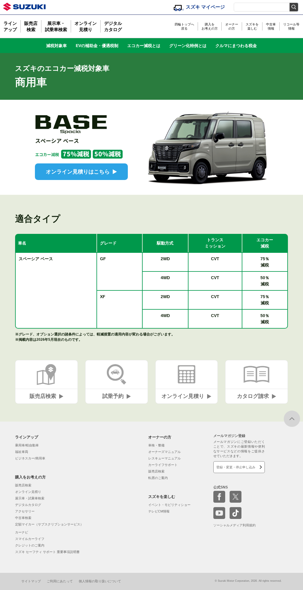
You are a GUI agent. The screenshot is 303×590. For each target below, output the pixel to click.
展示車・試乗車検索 (56, 26)
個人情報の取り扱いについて (100, 581)
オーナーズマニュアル (164, 452)
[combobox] (266, 6)
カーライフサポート (163, 465)
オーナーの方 (231, 26)
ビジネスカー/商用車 (30, 458)
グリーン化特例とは (188, 45)
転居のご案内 (158, 478)
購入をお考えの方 (210, 26)
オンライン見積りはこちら (78, 172)
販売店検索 (31, 26)
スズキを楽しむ (252, 26)
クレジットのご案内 (29, 545)
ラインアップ (10, 26)
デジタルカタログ (113, 26)
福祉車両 (21, 452)
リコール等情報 (291, 26)
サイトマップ (31, 581)
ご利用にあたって (60, 581)
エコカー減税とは (143, 45)
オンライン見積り (86, 26)
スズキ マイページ (205, 6)
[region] (151, 281)
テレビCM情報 (159, 511)
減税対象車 (56, 45)
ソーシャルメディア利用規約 (234, 525)
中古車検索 (23, 518)
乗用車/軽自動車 (27, 445)
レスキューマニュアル (164, 458)
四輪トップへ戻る (184, 26)
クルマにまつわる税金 (236, 45)
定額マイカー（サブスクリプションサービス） (49, 524)
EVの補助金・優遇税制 (97, 45)
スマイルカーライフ (29, 539)
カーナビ (21, 532)
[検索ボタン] (293, 7)
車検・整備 (156, 445)
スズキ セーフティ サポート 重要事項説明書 (47, 552)
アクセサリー (25, 511)
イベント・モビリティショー (169, 505)
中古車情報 (271, 26)
